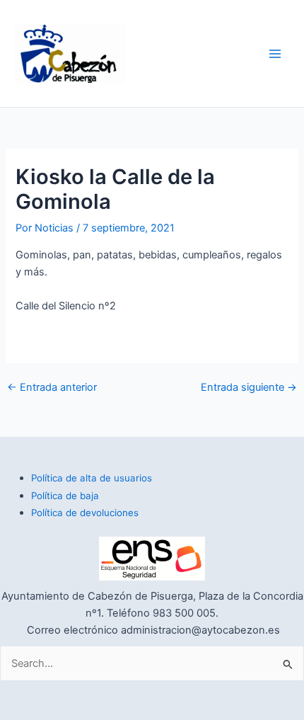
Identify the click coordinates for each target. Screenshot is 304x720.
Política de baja (65, 495)
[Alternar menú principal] (275, 54)
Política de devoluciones (85, 512)
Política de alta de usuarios (91, 478)
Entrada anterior (52, 387)
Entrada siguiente (249, 387)
